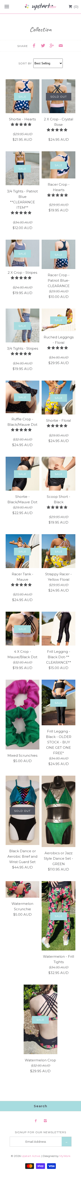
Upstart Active (30, 1156)
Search (40, 1106)
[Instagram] (45, 1121)
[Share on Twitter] (44, 46)
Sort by (25, 63)
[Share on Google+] (53, 46)
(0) (75, 7)
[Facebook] (36, 1121)
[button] (21, 124)
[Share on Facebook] (35, 46)
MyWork (64, 1156)
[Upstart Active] (40, 6)
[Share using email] (61, 46)
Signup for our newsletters (40, 1132)
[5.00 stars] (57, 130)
